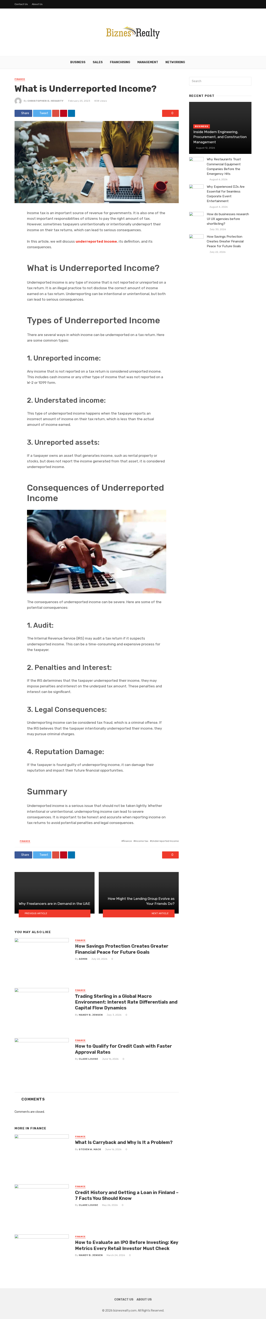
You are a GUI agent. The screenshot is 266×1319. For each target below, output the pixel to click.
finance (127, 841)
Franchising (120, 62)
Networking (175, 62)
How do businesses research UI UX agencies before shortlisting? (228, 219)
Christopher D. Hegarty (45, 100)
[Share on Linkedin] (71, 113)
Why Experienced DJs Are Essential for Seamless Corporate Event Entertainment (226, 194)
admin (83, 958)
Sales (98, 62)
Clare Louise (88, 1058)
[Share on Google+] (55, 113)
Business (77, 62)
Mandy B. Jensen (91, 1014)
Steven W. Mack (90, 1149)
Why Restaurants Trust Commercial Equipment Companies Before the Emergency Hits (224, 166)
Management (147, 62)
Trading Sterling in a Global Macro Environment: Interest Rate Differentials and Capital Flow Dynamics (126, 1002)
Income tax (141, 841)
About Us (37, 4)
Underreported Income (165, 841)
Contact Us (21, 4)
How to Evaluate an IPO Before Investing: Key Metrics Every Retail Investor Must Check (126, 1245)
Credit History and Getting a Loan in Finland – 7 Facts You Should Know (127, 1195)
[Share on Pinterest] (63, 113)
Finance (20, 79)
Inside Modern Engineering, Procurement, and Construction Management (220, 137)
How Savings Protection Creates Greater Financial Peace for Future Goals (121, 949)
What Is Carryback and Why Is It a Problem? (124, 1142)
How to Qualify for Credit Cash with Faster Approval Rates (123, 1049)
